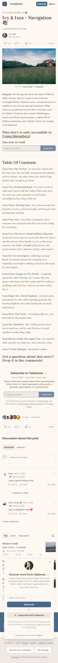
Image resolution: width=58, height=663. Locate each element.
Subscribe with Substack (31, 615)
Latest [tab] (13, 535)
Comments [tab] (9, 447)
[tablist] (14, 447)
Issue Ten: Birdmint (13, 324)
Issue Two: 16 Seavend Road (17, 187)
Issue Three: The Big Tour (16, 205)
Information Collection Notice (37, 624)
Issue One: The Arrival (14, 169)
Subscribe (41, 4)
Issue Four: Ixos (10, 219)
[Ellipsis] (54, 473)
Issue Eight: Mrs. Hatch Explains (19, 296)
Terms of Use (44, 621)
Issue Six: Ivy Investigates (15, 256)
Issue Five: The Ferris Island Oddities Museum (27, 234)
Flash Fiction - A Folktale (14, 547)
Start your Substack (21, 650)
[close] (50, 562)
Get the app (43, 650)
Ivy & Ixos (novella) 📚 (14, 12)
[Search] (53, 536)
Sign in (52, 4)
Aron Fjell (27, 86)
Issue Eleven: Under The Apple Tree (21, 339)
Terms (33, 643)
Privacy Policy (30, 627)
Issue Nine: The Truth (14, 314)
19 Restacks (36, 417)
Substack (15, 657)
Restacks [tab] (21, 447)
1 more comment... (11, 521)
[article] (29, 549)
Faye (10, 473)
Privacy (25, 643)
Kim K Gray (13, 502)
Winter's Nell (10, 543)
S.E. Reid (12, 34)
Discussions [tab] (24, 535)
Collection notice (45, 643)
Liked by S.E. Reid (18, 477)
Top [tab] (5, 535)
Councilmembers (16, 136)
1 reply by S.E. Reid (20, 493)
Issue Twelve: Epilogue (14, 349)
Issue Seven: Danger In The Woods (20, 274)
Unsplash (39, 86)
